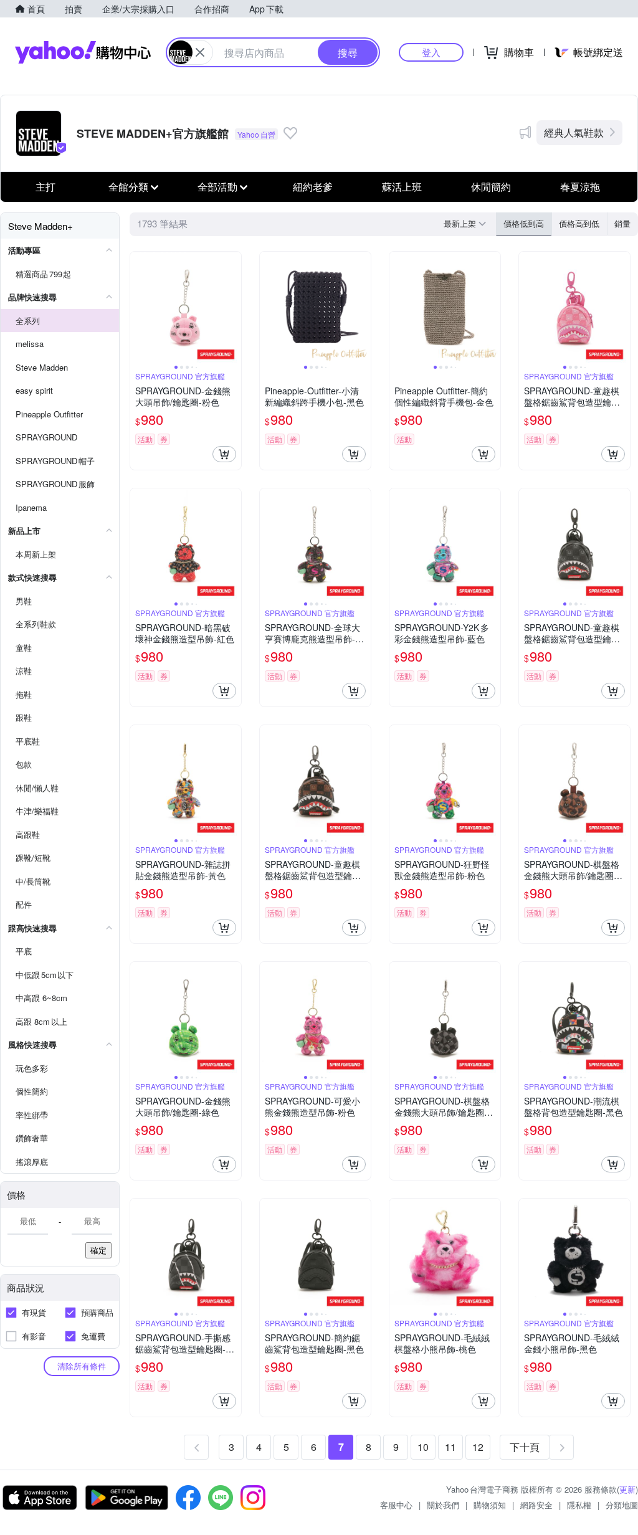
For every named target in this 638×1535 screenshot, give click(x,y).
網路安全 (536, 1505)
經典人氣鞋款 (574, 132)
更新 (627, 1489)
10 (423, 1447)
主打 (45, 186)
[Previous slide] (138, 307)
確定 (98, 1250)
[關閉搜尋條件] (200, 52)
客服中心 (396, 1505)
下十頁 (525, 1447)
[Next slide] (233, 307)
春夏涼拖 (580, 186)
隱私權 (579, 1505)
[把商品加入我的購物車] (224, 454)
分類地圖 (622, 1505)
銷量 (622, 223)
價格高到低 (579, 223)
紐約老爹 (313, 186)
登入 (431, 52)
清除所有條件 (81, 1366)
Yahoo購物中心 (83, 52)
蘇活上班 (402, 186)
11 (450, 1447)
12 (477, 1447)
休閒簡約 (491, 186)
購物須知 (490, 1505)
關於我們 (443, 1505)
